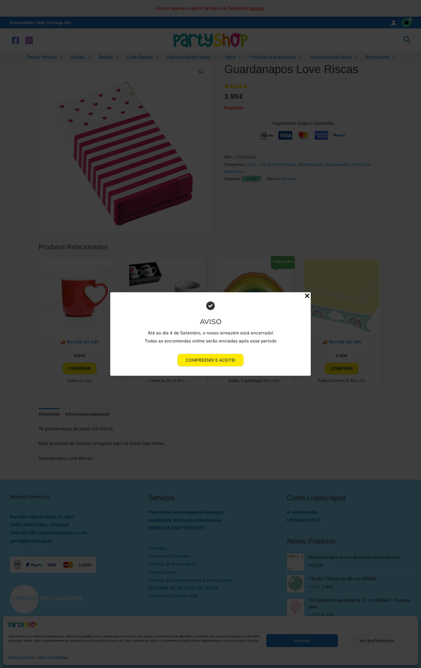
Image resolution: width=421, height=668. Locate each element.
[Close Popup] (307, 296)
